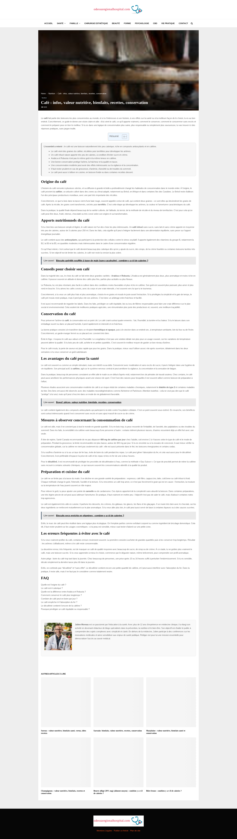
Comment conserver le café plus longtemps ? (61, 595)
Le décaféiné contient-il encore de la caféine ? (61, 606)
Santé (60, 23)
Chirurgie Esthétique (96, 23)
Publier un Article (121, 831)
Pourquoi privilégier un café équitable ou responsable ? (65, 609)
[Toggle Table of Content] (123, 136)
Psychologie (142, 23)
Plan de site (135, 831)
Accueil (48, 23)
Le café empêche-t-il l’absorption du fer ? (59, 602)
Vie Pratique (168, 23)
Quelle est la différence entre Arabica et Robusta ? (63, 591)
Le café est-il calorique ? (52, 588)
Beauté (116, 23)
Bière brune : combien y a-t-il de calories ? (164, 791)
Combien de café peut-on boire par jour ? (59, 599)
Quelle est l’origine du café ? (53, 584)
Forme (127, 23)
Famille (74, 23)
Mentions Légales (104, 831)
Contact (183, 23)
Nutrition (44, 98)
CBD (155, 23)
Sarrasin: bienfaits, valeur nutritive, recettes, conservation (118, 731)
